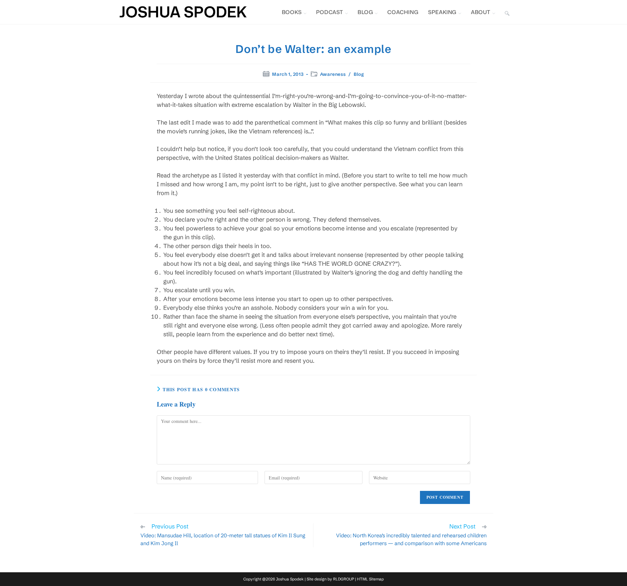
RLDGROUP (343, 579)
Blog (359, 74)
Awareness (333, 74)
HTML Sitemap (370, 579)
